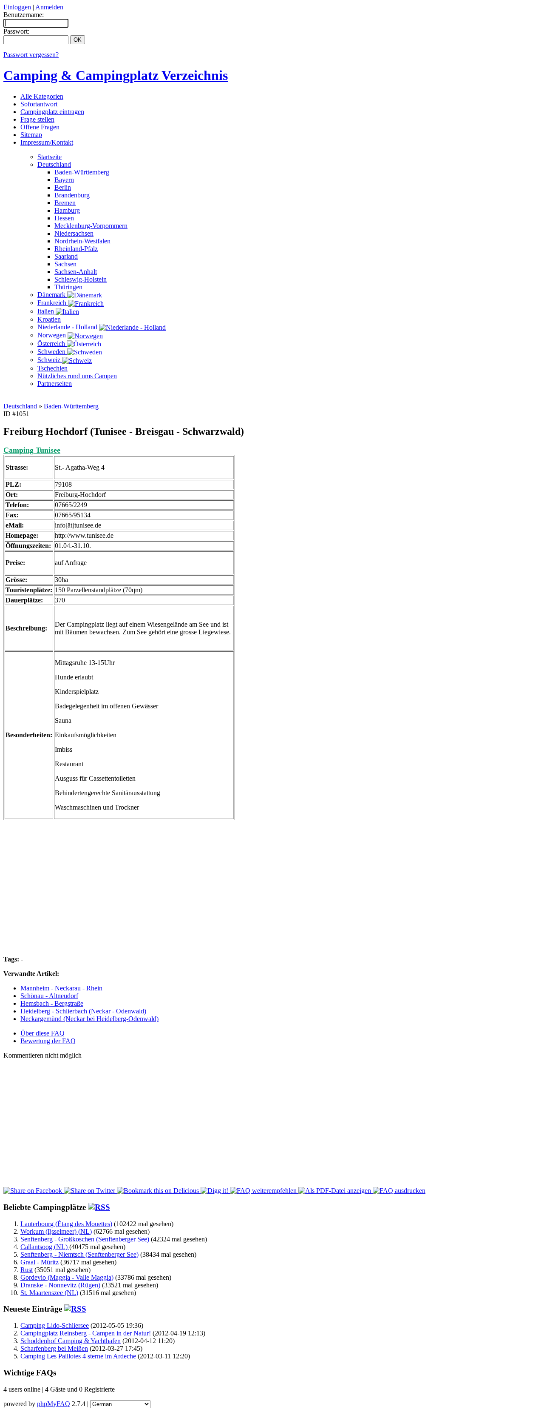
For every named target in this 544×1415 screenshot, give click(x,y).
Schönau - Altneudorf (49, 995)
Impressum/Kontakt (46, 142)
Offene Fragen (40, 127)
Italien (46, 311)
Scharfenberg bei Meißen (54, 1348)
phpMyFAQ (53, 1403)
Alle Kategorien (41, 96)
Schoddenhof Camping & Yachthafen (70, 1340)
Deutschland (54, 164)
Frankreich (52, 302)
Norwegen (52, 335)
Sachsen (65, 264)
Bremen (65, 202)
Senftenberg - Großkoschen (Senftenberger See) (84, 1239)
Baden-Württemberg (81, 172)
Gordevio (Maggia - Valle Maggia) (66, 1277)
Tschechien (52, 368)
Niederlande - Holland (68, 327)
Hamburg (67, 210)
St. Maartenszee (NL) (49, 1292)
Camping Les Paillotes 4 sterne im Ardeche (78, 1356)
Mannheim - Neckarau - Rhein (61, 988)
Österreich (52, 343)
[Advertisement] (272, 397)
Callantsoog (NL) (44, 1246)
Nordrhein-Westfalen (82, 241)
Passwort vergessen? (31, 54)
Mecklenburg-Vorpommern (91, 225)
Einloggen (17, 7)
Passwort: (16, 31)
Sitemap (31, 134)
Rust (26, 1269)
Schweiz (49, 359)
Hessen (64, 218)
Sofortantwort (38, 104)
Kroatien (49, 319)
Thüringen (68, 287)
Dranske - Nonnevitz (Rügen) (60, 1285)
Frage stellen (37, 119)
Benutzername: (23, 14)
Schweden (52, 351)
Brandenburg (72, 195)
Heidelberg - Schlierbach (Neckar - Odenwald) (83, 1011)
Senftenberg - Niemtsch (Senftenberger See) (79, 1254)
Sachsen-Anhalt (75, 271)
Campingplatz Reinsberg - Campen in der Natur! (85, 1333)
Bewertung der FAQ (48, 1040)
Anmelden (49, 7)
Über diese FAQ (42, 1033)
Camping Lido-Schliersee (54, 1325)
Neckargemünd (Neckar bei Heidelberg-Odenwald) (89, 1018)
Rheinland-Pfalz (76, 248)
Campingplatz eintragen (52, 111)
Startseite (49, 156)
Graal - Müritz (39, 1262)
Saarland (66, 256)
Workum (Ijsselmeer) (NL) (56, 1231)
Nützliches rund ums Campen (77, 375)
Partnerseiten (54, 383)
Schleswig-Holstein (80, 279)
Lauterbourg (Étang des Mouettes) (66, 1223)
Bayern (64, 179)
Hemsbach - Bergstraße (51, 1003)
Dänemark (52, 294)
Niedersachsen (74, 233)
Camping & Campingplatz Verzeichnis (115, 75)
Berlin (62, 187)
